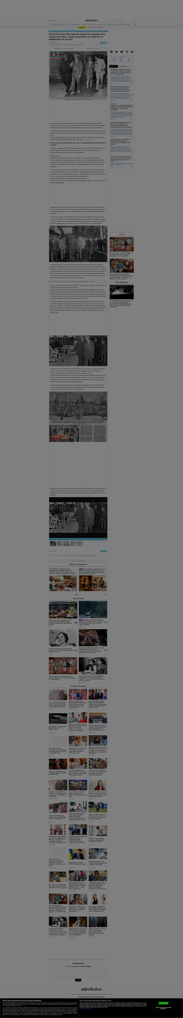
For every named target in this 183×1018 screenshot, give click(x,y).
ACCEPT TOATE (163, 1003)
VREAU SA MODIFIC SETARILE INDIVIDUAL (163, 1008)
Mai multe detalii (18, 1005)
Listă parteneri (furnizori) (85, 1008)
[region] (91, 1008)
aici (37, 1011)
